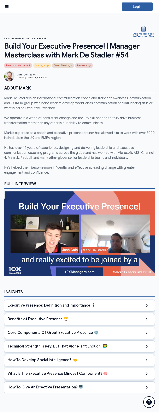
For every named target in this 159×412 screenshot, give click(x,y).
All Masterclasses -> (14, 38)
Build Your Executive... (37, 38)
